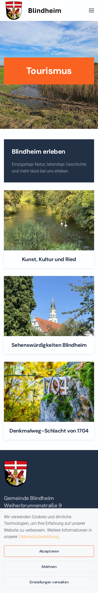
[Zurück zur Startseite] (35, 10)
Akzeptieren (49, 551)
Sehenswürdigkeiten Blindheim (49, 345)
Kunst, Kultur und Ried (49, 259)
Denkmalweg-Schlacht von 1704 (49, 430)
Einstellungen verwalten (49, 582)
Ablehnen (49, 566)
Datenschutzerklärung (39, 536)
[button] (91, 10)
